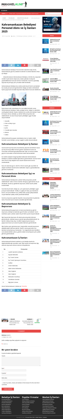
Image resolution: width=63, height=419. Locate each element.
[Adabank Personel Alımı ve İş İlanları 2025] (45, 41)
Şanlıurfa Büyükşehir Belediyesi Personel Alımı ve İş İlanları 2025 (55, 228)
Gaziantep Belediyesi (7, 401)
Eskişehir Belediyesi (6, 402)
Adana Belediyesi (6, 408)
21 (59, 144)
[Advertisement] (21, 50)
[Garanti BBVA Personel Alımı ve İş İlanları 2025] (45, 80)
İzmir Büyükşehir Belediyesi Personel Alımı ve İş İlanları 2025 (55, 241)
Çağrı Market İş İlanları (47, 401)
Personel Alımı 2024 (30, 417)
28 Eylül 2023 (54, 63)
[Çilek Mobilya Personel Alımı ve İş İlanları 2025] (45, 132)
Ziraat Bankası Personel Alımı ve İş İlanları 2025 (55, 97)
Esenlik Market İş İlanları (48, 402)
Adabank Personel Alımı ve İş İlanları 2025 (55, 41)
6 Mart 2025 (53, 189)
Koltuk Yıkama (38, 417)
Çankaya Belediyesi (6, 413)
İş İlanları (4, 10)
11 (59, 163)
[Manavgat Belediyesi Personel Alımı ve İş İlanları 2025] (45, 216)
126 (51, 102)
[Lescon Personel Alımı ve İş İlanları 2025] (45, 170)
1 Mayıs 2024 (54, 116)
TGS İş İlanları (25, 399)
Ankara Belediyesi (6, 409)
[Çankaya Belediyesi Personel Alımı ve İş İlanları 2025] (45, 195)
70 (59, 74)
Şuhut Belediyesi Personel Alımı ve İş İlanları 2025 (55, 207)
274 (51, 64)
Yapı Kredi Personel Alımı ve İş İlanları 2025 (55, 71)
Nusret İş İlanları (26, 409)
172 (51, 247)
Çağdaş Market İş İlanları (48, 409)
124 (51, 234)
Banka (52, 35)
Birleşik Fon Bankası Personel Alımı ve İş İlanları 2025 (55, 50)
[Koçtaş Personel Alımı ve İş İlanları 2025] (45, 160)
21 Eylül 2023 (54, 91)
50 (59, 189)
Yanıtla (5, 344)
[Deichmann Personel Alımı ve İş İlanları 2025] (45, 123)
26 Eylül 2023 (54, 74)
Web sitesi (4, 378)
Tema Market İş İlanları (48, 406)
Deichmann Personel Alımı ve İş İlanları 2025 (55, 122)
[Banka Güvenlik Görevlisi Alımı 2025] (45, 89)
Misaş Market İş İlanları (48, 411)
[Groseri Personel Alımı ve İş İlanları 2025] (45, 141)
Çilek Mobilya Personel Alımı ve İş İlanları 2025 (55, 132)
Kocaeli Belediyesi (6, 399)
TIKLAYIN (24, 286)
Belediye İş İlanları (22, 36)
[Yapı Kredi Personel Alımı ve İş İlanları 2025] (45, 71)
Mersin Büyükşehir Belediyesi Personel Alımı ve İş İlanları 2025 (55, 254)
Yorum (3, 356)
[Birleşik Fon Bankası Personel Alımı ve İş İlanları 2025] (45, 50)
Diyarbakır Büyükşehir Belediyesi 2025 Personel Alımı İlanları (54, 185)
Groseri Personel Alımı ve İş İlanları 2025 (54, 141)
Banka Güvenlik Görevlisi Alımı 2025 (55, 88)
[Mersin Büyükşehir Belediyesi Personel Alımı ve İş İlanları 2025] (45, 252)
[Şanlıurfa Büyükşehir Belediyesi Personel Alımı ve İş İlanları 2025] (45, 226)
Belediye (51, 178)
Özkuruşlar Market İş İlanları (49, 408)
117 (51, 259)
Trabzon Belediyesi (6, 411)
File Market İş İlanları (47, 404)
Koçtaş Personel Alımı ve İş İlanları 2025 (54, 160)
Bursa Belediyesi (6, 406)
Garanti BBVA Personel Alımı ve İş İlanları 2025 (55, 80)
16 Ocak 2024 (54, 233)
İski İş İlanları (25, 408)
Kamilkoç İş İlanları (26, 413)
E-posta (4, 373)
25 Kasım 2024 (54, 199)
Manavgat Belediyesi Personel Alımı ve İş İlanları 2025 (55, 217)
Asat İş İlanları (25, 406)
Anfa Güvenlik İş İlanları (28, 402)
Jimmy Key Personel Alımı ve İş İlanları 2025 (55, 113)
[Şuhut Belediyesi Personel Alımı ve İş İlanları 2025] (45, 207)
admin (14, 36)
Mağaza (51, 108)
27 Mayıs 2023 (54, 100)
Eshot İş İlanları (26, 404)
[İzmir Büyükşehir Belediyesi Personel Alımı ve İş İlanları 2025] (45, 240)
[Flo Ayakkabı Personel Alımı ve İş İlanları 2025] (45, 150)
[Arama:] (53, 13)
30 (59, 83)
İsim (3, 368)
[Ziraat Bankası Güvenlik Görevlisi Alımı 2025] (45, 59)
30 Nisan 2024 (54, 44)
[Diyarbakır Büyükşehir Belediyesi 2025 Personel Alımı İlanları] (45, 183)
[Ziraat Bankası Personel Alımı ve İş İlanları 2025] (45, 98)
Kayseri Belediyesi (6, 404)
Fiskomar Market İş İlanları (48, 413)
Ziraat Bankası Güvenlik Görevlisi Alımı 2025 (55, 60)
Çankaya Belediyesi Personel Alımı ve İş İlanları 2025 (55, 196)
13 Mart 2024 (54, 221)
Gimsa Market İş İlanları (48, 399)
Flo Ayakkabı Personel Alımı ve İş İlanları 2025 (55, 151)
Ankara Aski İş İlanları (27, 411)
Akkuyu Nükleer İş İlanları (28, 401)
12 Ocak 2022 (7, 36)
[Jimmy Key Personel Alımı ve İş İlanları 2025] (45, 113)
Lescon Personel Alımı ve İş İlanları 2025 (55, 170)
